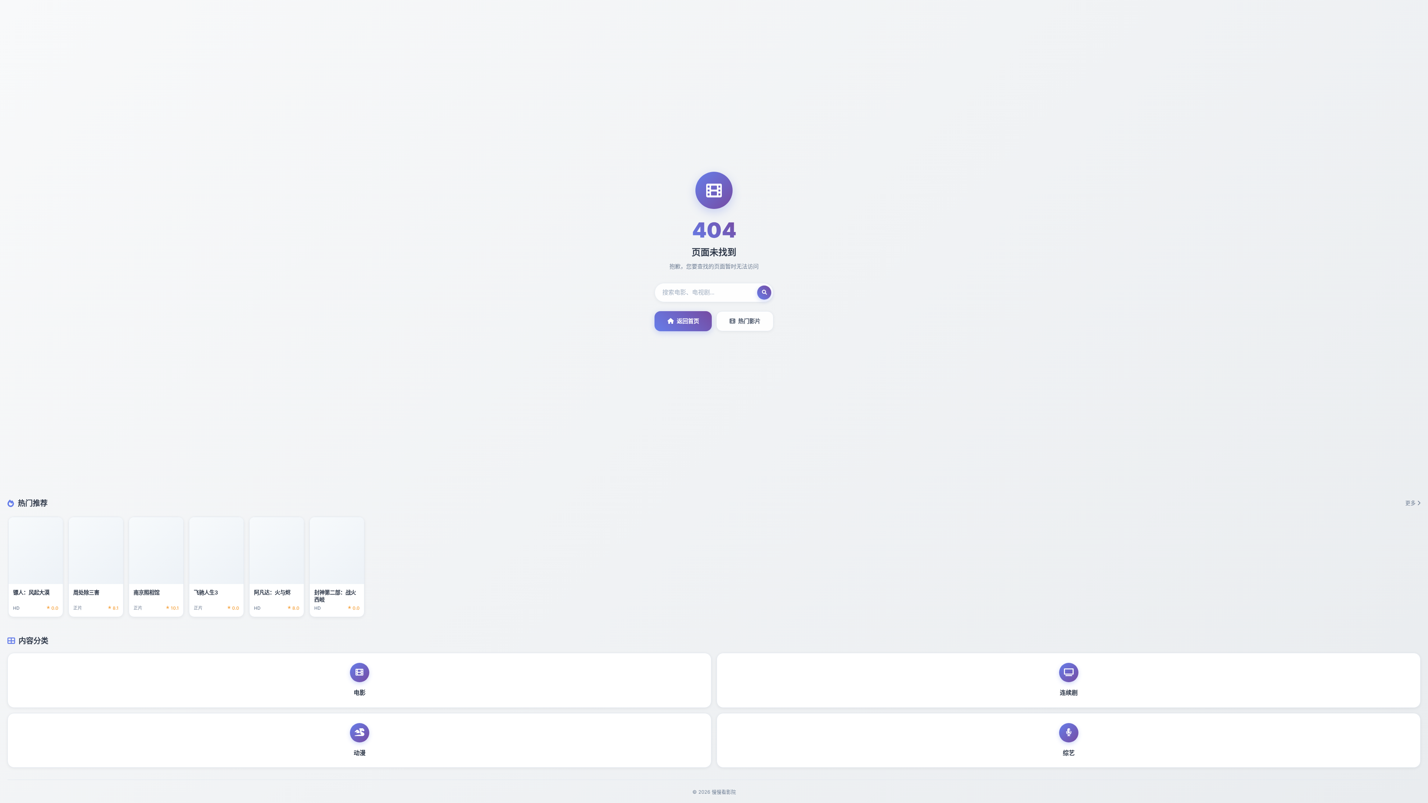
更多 (1410, 503)
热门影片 (749, 321)
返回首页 (688, 321)
